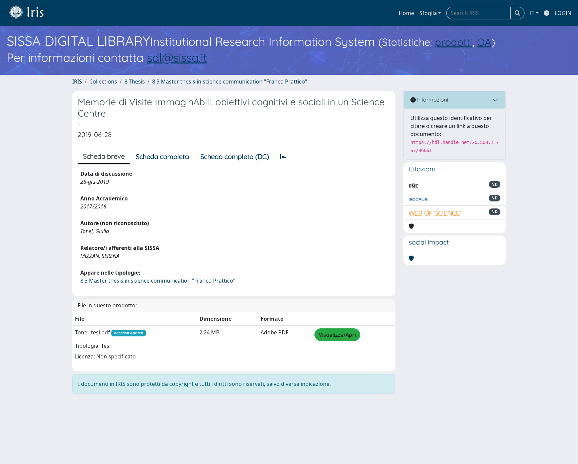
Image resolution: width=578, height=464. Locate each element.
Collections (103, 81)
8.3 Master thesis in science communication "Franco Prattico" (229, 81)
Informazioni (432, 99)
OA (484, 41)
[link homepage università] (31, 13)
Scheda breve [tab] (104, 156)
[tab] (284, 157)
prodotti (453, 41)
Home (406, 13)
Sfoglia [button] (428, 13)
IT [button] (532, 13)
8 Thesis (134, 81)
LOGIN (563, 13)
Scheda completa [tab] (162, 156)
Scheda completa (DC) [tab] (234, 156)
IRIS (77, 81)
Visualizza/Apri (337, 334)
